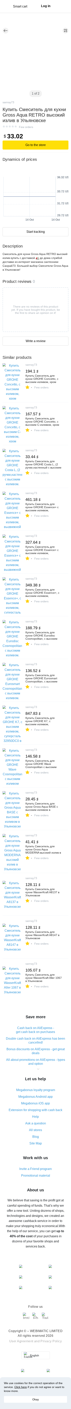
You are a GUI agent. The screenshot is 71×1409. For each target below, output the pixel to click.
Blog (35, 1136)
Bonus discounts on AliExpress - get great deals (36, 1051)
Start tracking (35, 231)
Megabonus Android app (35, 1096)
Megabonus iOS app (35, 1103)
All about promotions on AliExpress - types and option (35, 1061)
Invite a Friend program (35, 1169)
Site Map (35, 1143)
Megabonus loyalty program (35, 1090)
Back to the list (5, 31)
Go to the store (35, 145)
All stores (35, 1130)
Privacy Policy (51, 1341)
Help (35, 1116)
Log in (45, 6)
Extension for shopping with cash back (35, 1110)
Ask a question (35, 1123)
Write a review (36, 341)
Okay (35, 1399)
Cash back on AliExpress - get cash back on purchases (35, 1030)
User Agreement (21, 1341)
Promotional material (35, 1175)
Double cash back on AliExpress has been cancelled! (35, 1040)
